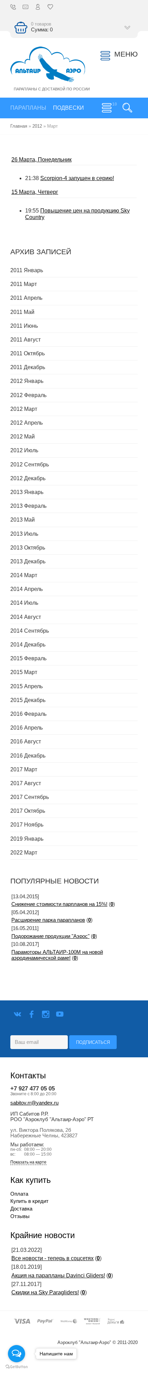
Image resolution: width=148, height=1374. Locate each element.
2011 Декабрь (27, 367)
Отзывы (20, 1216)
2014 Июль (24, 603)
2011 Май (22, 312)
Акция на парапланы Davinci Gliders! (58, 1275)
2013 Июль (24, 534)
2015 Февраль (28, 658)
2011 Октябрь (27, 353)
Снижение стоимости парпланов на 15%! (59, 904)
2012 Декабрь (27, 478)
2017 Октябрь (27, 811)
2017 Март (23, 769)
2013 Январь (26, 492)
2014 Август (25, 617)
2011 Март (23, 284)
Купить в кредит (29, 1201)
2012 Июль (24, 450)
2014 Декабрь (27, 645)
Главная (18, 126)
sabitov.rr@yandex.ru (34, 1103)
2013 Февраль (28, 506)
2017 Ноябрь (26, 825)
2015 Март (23, 672)
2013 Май (22, 520)
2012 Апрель (26, 423)
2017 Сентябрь (29, 797)
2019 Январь (26, 839)
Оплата (19, 1194)
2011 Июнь (24, 326)
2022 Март (23, 853)
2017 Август (25, 783)
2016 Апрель (26, 728)
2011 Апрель (26, 298)
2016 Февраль (28, 714)
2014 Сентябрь (29, 631)
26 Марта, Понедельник (41, 159)
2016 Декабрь (27, 756)
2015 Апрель (26, 686)
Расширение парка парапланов (48, 920)
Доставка (21, 1209)
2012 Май (22, 436)
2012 (37, 126)
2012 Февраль (28, 395)
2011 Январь (26, 270)
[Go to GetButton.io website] (17, 1367)
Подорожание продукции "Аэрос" (50, 936)
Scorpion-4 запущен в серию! (77, 178)
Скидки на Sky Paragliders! (45, 1292)
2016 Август (25, 741)
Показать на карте (28, 1162)
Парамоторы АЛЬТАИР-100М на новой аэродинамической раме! (57, 955)
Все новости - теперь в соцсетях (52, 1258)
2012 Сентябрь (29, 464)
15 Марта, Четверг (34, 192)
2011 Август (25, 340)
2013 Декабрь (27, 561)
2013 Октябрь (27, 548)
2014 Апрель (26, 589)
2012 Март (23, 409)
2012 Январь (26, 381)
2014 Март (23, 575)
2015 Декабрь (27, 700)
